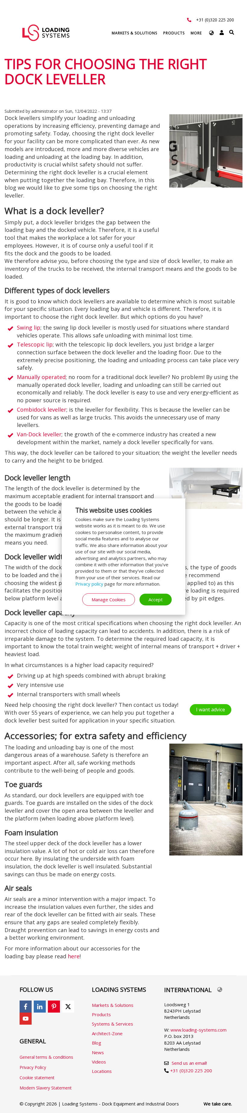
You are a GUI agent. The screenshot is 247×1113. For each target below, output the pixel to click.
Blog (96, 1043)
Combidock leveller (41, 409)
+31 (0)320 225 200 (215, 20)
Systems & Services (112, 1024)
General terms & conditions (46, 1057)
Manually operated (41, 377)
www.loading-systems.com (198, 1030)
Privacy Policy (33, 1067)
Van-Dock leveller (39, 434)
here (74, 956)
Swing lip (28, 327)
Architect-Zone (107, 1033)
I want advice (210, 709)
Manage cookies (109, 599)
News (98, 1052)
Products (174, 33)
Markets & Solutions (134, 33)
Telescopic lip (35, 344)
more (196, 33)
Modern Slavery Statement (46, 1088)
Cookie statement (37, 1077)
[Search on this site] (231, 32)
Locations (102, 1071)
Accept (156, 599)
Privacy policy (89, 584)
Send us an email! (189, 1063)
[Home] (46, 32)
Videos (99, 1062)
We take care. (218, 1104)
